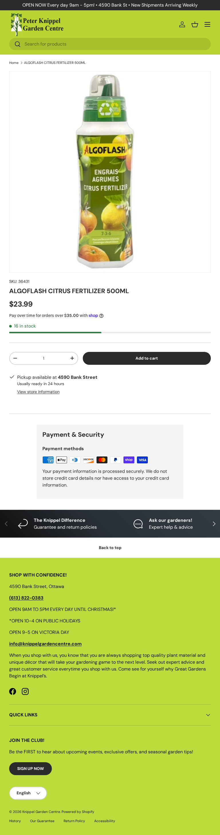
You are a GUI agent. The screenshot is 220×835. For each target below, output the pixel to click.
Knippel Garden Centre (41, 811)
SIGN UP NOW (30, 768)
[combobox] (110, 44)
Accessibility (104, 821)
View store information (38, 391)
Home (14, 62)
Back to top (110, 547)
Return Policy (74, 821)
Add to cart (146, 358)
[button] (194, 24)
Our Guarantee (42, 821)
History (15, 821)
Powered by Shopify (78, 811)
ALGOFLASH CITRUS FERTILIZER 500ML (55, 62)
